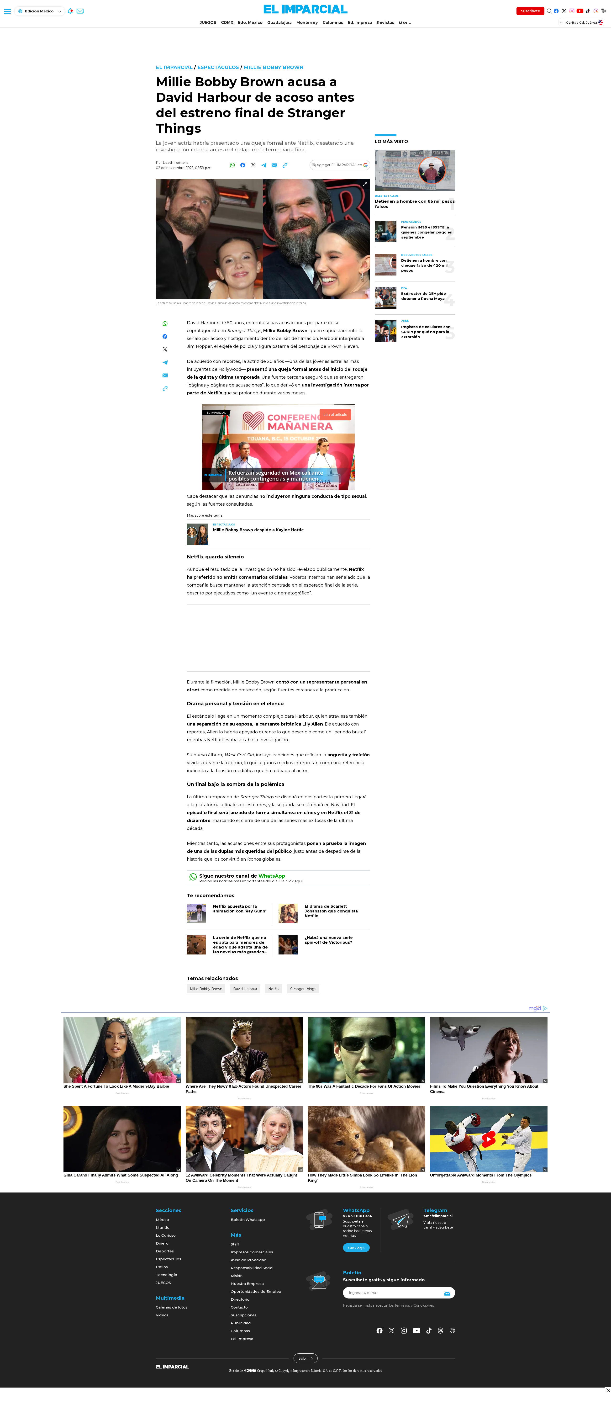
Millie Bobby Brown (274, 67)
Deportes (165, 1251)
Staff (235, 1244)
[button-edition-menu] (562, 22)
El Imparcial (174, 67)
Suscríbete (530, 11)
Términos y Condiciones (414, 1305)
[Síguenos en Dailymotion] (603, 10)
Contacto (239, 1307)
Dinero (162, 1243)
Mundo (162, 1227)
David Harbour (245, 989)
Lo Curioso (166, 1235)
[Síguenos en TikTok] (588, 10)
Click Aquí (356, 1248)
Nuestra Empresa (247, 1283)
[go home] (172, 1366)
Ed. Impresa (360, 22)
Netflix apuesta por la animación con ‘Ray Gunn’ (239, 908)
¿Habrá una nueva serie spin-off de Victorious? (329, 940)
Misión (236, 1275)
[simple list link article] (415, 172)
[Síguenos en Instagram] (572, 10)
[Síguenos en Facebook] (556, 10)
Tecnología (166, 1274)
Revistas (385, 22)
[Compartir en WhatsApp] (232, 165)
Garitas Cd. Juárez (581, 22)
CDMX (227, 22)
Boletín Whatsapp (248, 1219)
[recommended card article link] (197, 534)
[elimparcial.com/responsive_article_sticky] (608, 1390)
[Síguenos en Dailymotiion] (452, 1330)
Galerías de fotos (171, 1307)
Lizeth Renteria (176, 162)
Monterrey (307, 22)
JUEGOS (208, 22)
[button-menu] (7, 11)
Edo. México (250, 22)
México (162, 1219)
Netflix (273, 989)
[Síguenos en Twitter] (564, 10)
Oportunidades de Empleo (256, 1291)
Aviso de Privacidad (249, 1260)
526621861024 (357, 1216)
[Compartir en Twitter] (253, 165)
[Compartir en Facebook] (242, 165)
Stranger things (303, 989)
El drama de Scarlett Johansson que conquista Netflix (331, 911)
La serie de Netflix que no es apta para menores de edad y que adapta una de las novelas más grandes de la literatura (240, 947)
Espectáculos (218, 67)
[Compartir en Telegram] (263, 165)
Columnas (333, 22)
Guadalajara (279, 22)
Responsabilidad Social (252, 1268)
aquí (299, 881)
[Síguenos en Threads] (596, 10)
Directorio (240, 1299)
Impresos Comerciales (252, 1252)
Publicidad (241, 1323)
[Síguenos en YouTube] (580, 10)
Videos (162, 1315)
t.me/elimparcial (438, 1216)
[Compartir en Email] (274, 165)
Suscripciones (244, 1315)
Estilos (162, 1267)
